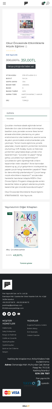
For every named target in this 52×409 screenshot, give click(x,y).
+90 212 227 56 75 (8, 302)
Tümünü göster (26, 263)
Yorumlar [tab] (10, 119)
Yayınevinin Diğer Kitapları (21, 207)
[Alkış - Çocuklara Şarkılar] (26, 229)
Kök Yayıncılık (26, 195)
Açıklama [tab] (10, 113)
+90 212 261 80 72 (22, 302)
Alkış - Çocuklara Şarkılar (15, 250)
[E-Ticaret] (26, 406)
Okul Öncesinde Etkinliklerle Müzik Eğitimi (24, 192)
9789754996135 (12, 195)
